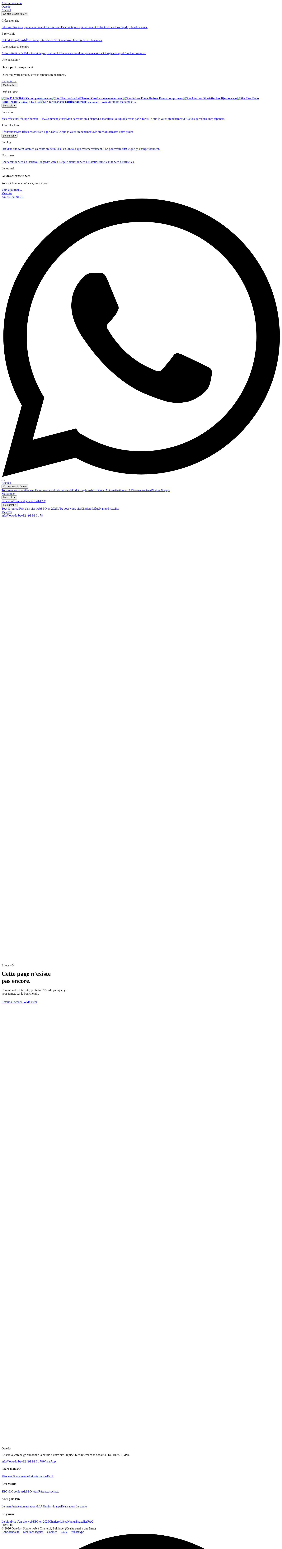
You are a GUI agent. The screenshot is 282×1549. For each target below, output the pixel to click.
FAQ (43, 501)
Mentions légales (33, 1531)
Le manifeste (9, 1506)
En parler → (9, 81)
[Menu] (3, 480)
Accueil (6, 10)
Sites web (29, 490)
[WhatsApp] (141, 475)
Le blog (6, 1521)
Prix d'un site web (30, 508)
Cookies (52, 1531)
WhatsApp (49, 1461)
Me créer (7, 193)
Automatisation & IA (118, 490)
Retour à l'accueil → (14, 1002)
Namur (103, 508)
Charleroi (86, 508)
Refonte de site (59, 490)
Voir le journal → (12, 189)
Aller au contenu (12, 3)
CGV (64, 1531)
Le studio (9, 105)
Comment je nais (23, 501)
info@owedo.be (11, 515)
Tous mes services (12, 490)
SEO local (99, 490)
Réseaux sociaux (141, 490)
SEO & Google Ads (80, 490)
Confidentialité (10, 1531)
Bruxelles (113, 508)
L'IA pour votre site (69, 508)
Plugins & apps (160, 490)
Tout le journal (10, 508)
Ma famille (10, 85)
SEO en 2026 (49, 508)
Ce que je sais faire (15, 13)
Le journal (9, 135)
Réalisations (68, 1506)
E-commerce (42, 490)
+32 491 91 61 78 (12, 196)
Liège (95, 508)
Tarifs (36, 501)
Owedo (6, 6)
